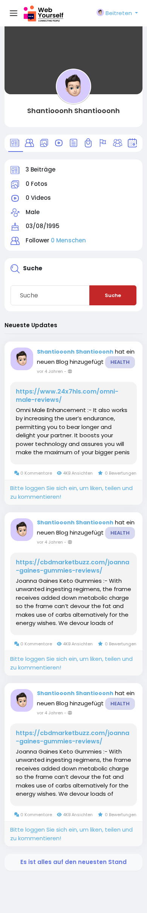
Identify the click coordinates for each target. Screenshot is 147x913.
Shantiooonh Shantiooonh (73, 110)
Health (120, 362)
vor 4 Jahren (50, 371)
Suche (113, 295)
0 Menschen (68, 240)
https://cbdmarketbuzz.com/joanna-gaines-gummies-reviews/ (72, 566)
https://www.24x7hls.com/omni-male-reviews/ (67, 396)
